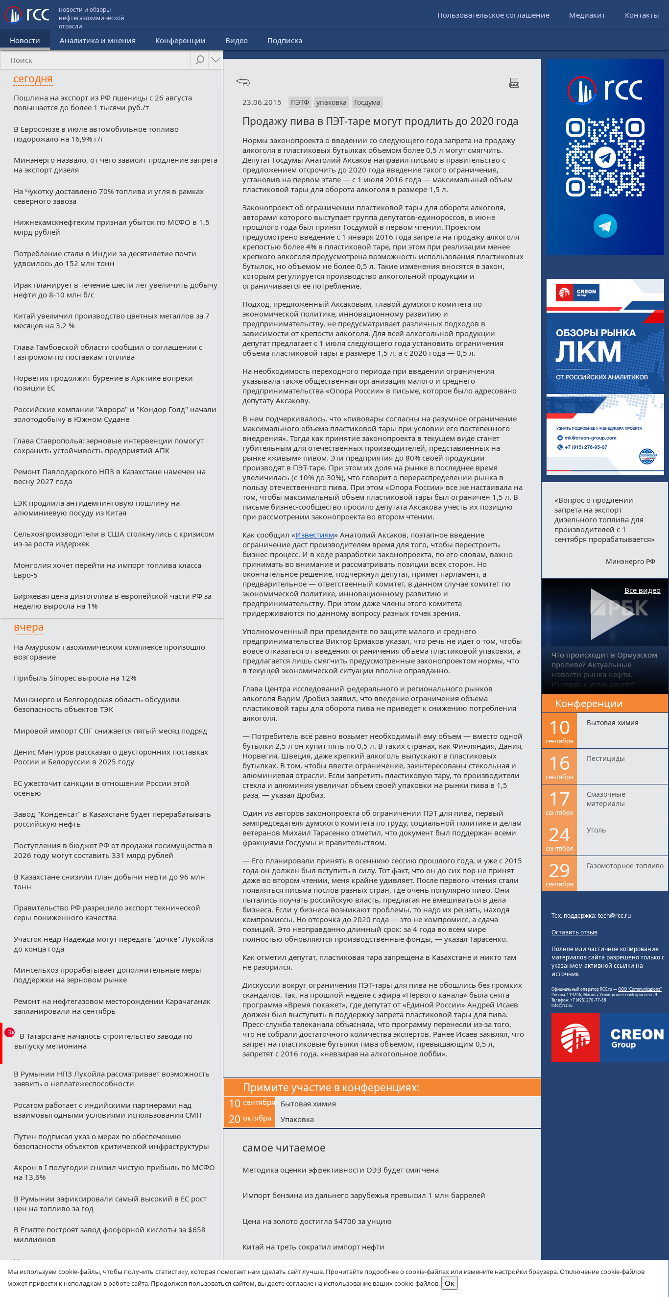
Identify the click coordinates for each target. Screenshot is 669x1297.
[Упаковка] (408, 1120)
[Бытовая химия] (408, 1104)
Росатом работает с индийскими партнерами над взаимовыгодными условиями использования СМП (108, 1110)
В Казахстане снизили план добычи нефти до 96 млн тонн (109, 881)
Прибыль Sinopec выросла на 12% (75, 678)
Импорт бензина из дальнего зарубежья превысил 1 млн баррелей (363, 1195)
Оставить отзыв (574, 932)
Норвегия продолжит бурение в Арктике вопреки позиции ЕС (103, 382)
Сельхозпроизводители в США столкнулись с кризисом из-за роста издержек (114, 538)
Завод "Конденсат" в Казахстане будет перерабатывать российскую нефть (112, 819)
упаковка (331, 102)
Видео (236, 40)
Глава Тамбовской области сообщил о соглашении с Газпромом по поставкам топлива (108, 352)
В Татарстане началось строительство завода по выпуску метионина (103, 1041)
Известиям (314, 534)
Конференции (180, 40)
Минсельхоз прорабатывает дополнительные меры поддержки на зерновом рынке (107, 974)
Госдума (367, 102)
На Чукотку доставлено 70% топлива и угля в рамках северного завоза (109, 196)
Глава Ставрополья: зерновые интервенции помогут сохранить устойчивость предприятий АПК (109, 445)
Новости (25, 40)
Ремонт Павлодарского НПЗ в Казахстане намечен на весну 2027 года (110, 476)
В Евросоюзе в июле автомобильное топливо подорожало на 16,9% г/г (96, 134)
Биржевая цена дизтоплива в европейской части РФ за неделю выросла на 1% (113, 601)
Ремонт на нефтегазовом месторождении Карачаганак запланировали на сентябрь (112, 1006)
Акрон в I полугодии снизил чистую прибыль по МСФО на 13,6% (114, 1172)
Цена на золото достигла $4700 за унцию (317, 1221)
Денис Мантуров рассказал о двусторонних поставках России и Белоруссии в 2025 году (111, 756)
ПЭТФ (300, 102)
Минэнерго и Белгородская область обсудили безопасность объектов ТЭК (97, 704)
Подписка (284, 40)
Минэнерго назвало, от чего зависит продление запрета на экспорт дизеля (115, 164)
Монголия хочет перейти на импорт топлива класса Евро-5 (107, 570)
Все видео (642, 590)
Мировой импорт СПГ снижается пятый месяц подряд (110, 730)
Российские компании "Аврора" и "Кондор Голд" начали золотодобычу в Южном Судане (115, 414)
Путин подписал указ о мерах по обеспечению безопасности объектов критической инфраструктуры (111, 1141)
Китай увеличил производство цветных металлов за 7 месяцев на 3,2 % (112, 320)
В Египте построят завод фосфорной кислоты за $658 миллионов (110, 1234)
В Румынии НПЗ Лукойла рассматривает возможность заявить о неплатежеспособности (112, 1078)
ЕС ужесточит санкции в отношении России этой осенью (102, 788)
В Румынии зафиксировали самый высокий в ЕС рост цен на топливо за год (110, 1203)
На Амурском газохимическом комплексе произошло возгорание (109, 651)
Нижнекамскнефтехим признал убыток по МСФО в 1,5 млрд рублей (112, 227)
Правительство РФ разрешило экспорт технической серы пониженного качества (107, 912)
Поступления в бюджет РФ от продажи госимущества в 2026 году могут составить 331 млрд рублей (113, 850)
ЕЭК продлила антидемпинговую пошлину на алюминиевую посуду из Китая (97, 507)
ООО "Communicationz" (640, 989)
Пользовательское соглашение (493, 15)
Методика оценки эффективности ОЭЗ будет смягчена (340, 1170)
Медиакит (587, 15)
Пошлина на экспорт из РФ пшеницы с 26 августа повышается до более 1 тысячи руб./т (103, 102)
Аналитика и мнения (98, 40)
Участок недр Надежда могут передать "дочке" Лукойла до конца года (113, 944)
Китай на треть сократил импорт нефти (313, 1246)
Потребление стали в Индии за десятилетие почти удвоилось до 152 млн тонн (105, 258)
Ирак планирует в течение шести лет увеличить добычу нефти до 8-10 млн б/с (115, 289)
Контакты (642, 15)
